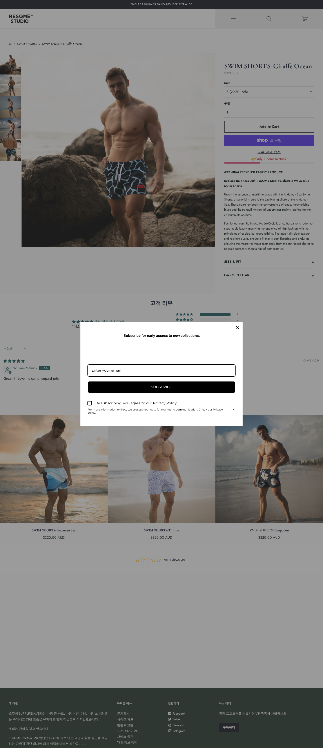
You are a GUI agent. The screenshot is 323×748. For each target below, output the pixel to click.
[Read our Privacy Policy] (233, 410)
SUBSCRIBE (161, 387)
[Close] (237, 327)
